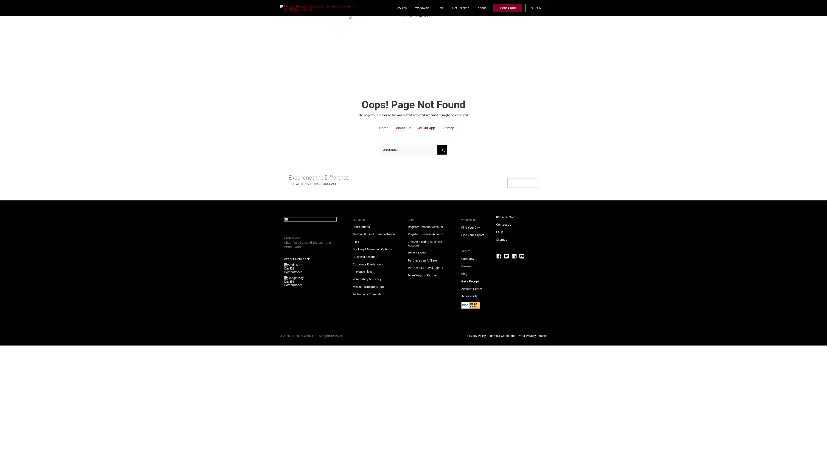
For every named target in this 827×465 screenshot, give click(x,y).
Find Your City (470, 227)
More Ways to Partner (422, 275)
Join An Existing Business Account (425, 243)
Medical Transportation (368, 286)
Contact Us (503, 224)
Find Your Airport (472, 235)
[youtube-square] (522, 256)
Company (467, 258)
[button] (383, 128)
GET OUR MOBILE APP (297, 259)
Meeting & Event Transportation (374, 234)
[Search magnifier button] (442, 150)
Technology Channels (367, 294)
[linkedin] (515, 258)
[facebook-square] (499, 258)
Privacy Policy (476, 336)
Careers (466, 266)
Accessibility (469, 296)
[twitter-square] (507, 258)
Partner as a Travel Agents (425, 268)
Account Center (471, 289)
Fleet (356, 241)
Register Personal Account (425, 227)
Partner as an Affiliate (422, 260)
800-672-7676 (505, 217)
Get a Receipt (470, 281)
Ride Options (361, 227)
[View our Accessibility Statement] (478, 307)
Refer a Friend (417, 253)
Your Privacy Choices (533, 336)
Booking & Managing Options (372, 249)
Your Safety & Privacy (367, 279)
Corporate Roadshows (368, 264)
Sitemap (501, 239)
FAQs (499, 232)
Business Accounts (365, 257)
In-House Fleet (362, 271)
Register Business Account (425, 234)
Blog (464, 274)
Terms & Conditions (502, 336)
